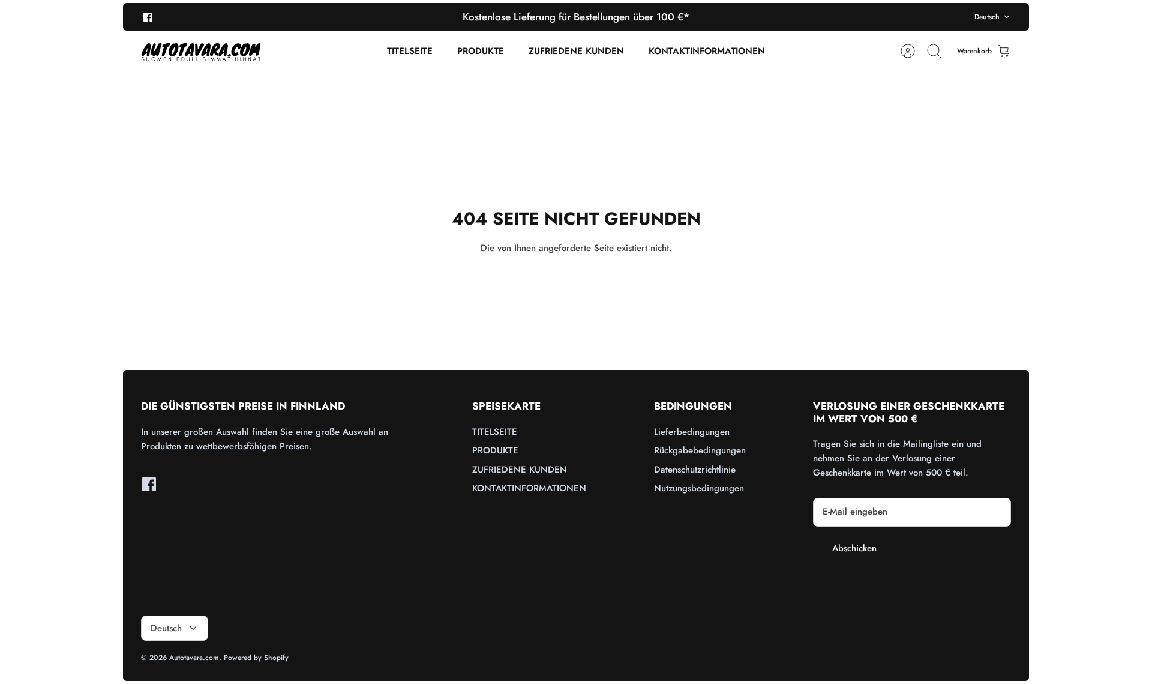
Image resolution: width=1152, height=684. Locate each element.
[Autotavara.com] (201, 51)
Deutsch (987, 16)
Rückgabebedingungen (700, 450)
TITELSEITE (410, 51)
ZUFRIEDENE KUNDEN (576, 51)
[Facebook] (148, 16)
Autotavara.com (194, 657)
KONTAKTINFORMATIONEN (707, 51)
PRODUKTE (480, 51)
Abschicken (854, 548)
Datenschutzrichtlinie (695, 469)
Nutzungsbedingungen (699, 488)
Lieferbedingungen (692, 431)
